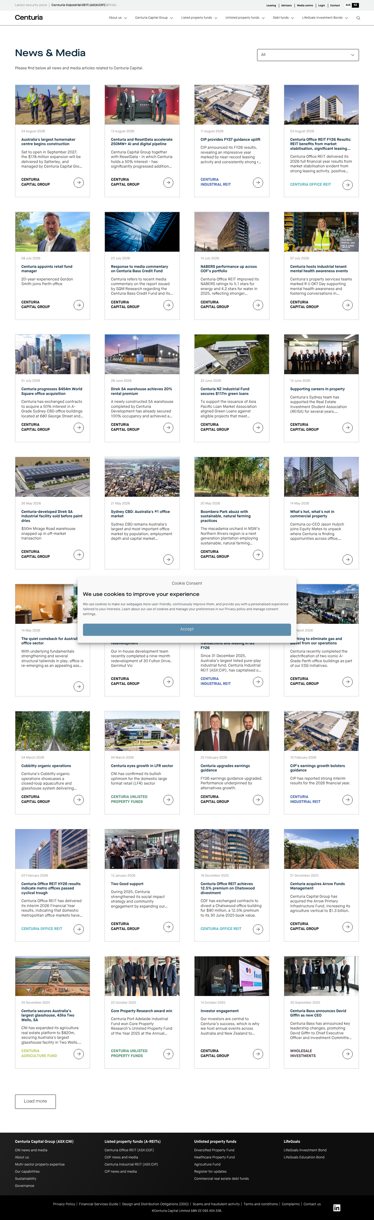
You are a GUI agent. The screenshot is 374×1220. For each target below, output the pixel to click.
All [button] (263, 55)
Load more (35, 1101)
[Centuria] (29, 17)
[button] (351, 5)
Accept (187, 630)
